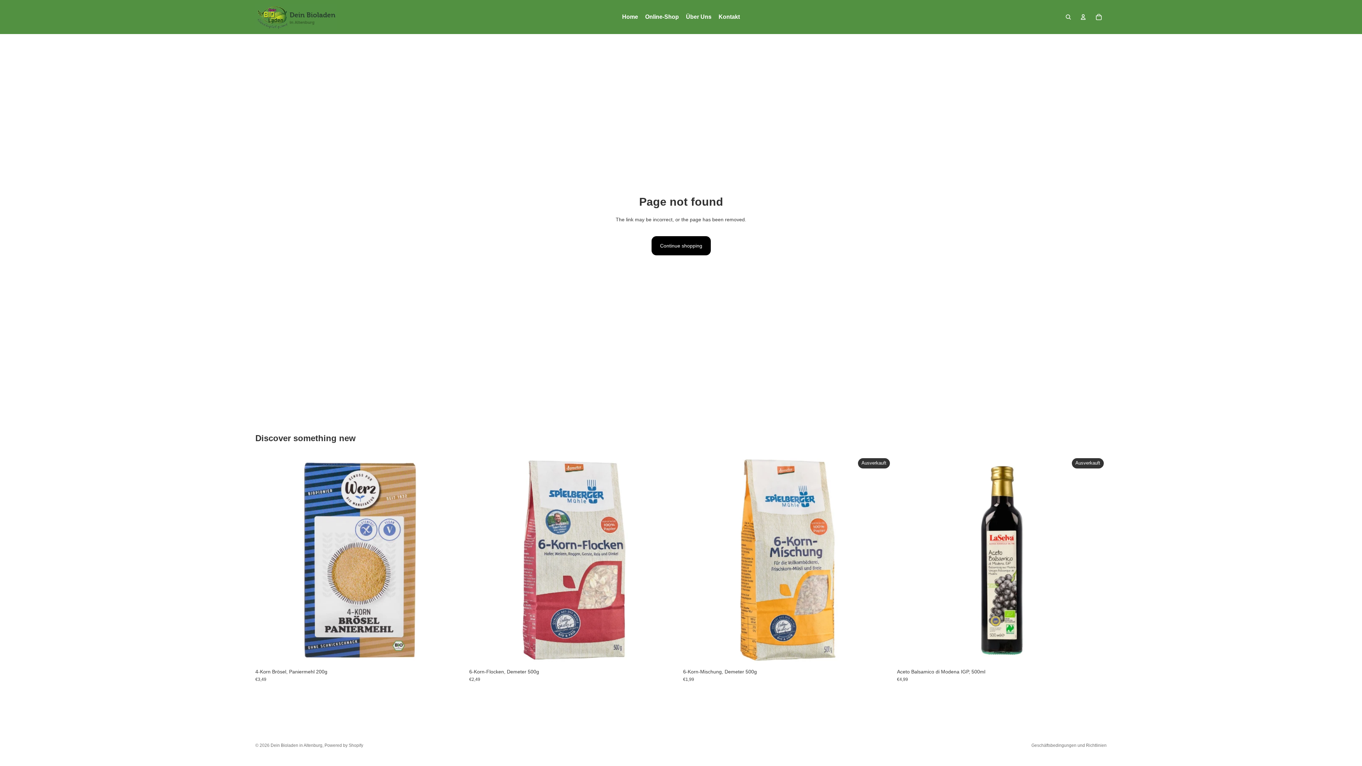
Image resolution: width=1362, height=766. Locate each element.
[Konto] (1083, 17)
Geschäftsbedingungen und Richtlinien (1069, 745)
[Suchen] (1068, 17)
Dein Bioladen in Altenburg (296, 745)
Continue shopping (681, 246)
